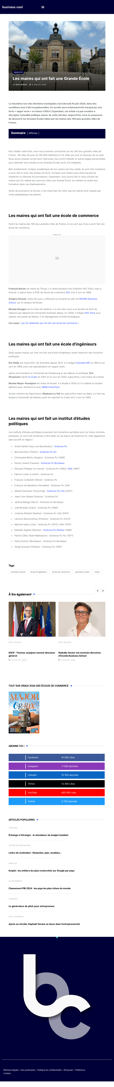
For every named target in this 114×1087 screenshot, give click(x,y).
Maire (97, 572)
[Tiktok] (98, 1069)
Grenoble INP (83, 362)
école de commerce (61, 572)
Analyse (13, 863)
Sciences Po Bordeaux (53, 463)
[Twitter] (98, 1067)
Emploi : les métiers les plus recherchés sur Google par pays (42, 870)
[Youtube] (109, 1067)
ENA (70, 468)
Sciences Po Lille (56, 491)
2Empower (68, 1070)
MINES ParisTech (51, 387)
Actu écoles (15, 642)
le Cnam (33, 376)
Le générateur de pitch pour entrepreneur (32, 906)
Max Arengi (21, 85)
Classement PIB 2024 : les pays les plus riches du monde (40, 888)
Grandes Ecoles (82, 572)
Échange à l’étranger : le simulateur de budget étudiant (38, 835)
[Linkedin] (109, 1069)
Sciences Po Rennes (53, 530)
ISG (68, 292)
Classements (15, 881)
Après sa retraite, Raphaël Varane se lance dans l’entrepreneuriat (44, 924)
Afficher (33, 133)
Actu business (16, 917)
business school (18, 572)
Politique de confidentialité (49, 1070)
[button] (42, 7)
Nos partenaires (28, 1070)
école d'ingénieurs (38, 572)
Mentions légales (11, 1070)
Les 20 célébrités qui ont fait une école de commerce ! (50, 323)
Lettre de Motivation (19, 845)
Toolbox (13, 828)
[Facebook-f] (104, 1067)
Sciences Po (60, 446)
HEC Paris (90, 312)
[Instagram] (104, 1069)
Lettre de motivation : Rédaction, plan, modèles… (35, 852)
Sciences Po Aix (48, 451)
